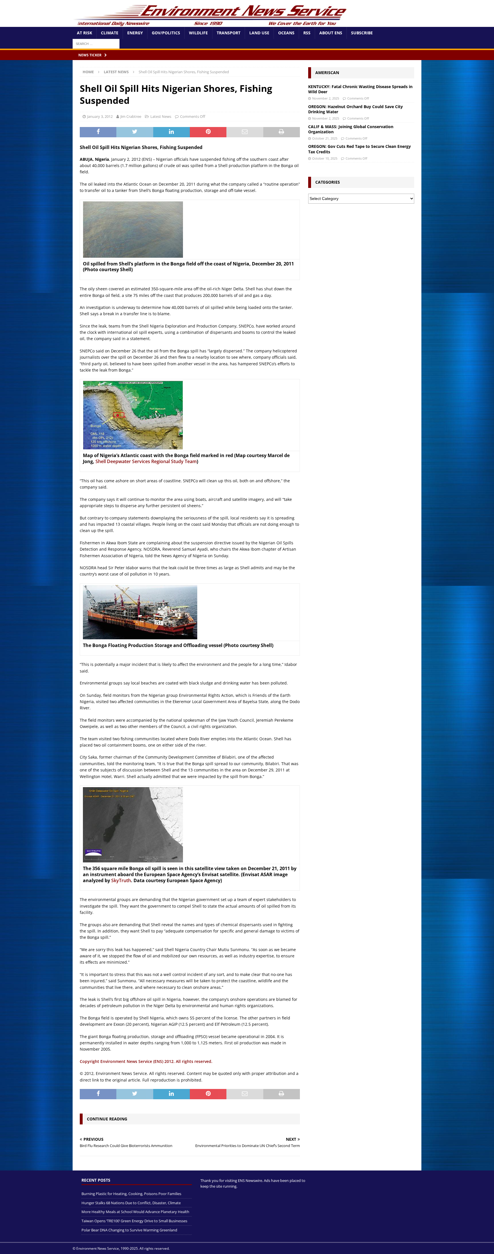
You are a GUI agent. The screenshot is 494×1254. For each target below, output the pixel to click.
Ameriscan (327, 72)
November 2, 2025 (325, 98)
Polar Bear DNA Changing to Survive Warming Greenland (129, 1230)
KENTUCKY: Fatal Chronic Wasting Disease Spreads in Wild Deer (360, 89)
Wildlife (198, 32)
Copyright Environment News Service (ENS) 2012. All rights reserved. (146, 1061)
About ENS (330, 32)
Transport (228, 32)
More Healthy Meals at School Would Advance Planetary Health (135, 1211)
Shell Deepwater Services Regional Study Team (146, 461)
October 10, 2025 (324, 158)
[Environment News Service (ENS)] (211, 23)
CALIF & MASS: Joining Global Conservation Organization (350, 129)
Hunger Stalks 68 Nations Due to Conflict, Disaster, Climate (131, 1202)
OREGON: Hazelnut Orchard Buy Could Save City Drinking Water (355, 109)
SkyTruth (121, 880)
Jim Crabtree (130, 116)
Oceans (286, 32)
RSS (306, 32)
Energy (135, 32)
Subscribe (362, 32)
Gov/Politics (166, 32)
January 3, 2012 (100, 116)
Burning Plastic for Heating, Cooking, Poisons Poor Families (131, 1193)
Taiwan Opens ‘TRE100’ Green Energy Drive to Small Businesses (134, 1220)
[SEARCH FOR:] (96, 43)
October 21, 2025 (324, 138)
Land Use (259, 32)
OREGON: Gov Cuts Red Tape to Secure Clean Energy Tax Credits (359, 149)
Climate (109, 32)
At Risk (84, 32)
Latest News (160, 116)
